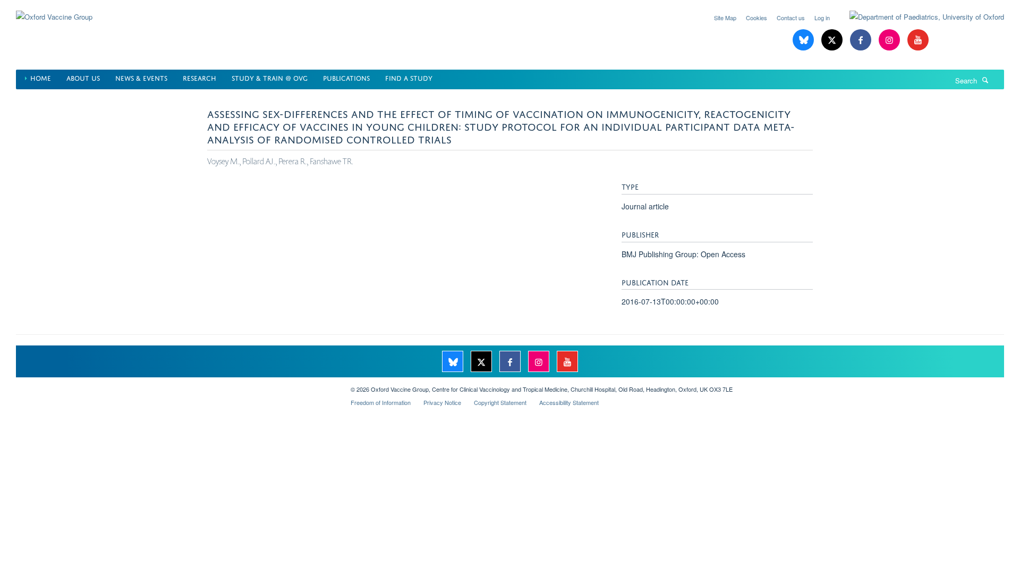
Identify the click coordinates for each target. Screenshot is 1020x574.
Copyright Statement (500, 402)
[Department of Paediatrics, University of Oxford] (919, 17)
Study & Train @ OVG (270, 77)
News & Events (141, 77)
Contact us (791, 17)
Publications (346, 77)
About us (83, 77)
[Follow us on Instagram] (890, 40)
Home (40, 77)
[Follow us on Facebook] (861, 40)
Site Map (725, 17)
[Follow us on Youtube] (918, 40)
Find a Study (408, 77)
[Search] (985, 80)
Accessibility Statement (569, 402)
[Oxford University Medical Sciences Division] (175, 385)
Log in (822, 17)
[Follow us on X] (833, 40)
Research (199, 77)
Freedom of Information (381, 402)
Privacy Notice (442, 402)
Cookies (756, 17)
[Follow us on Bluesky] (804, 40)
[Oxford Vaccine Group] (54, 10)
